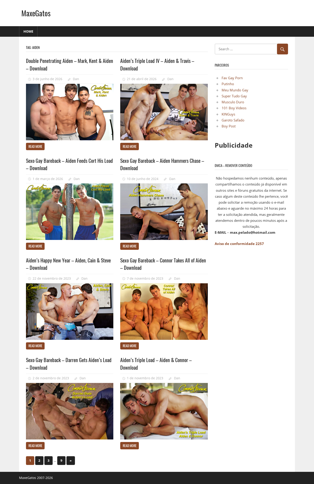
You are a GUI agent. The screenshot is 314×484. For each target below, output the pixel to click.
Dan (76, 79)
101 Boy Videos (234, 108)
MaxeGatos (36, 13)
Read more (35, 146)
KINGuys (228, 114)
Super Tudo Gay (234, 96)
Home (28, 31)
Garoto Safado (233, 120)
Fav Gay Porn (232, 78)
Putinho (228, 84)
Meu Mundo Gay (235, 90)
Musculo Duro (233, 102)
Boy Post (229, 126)
